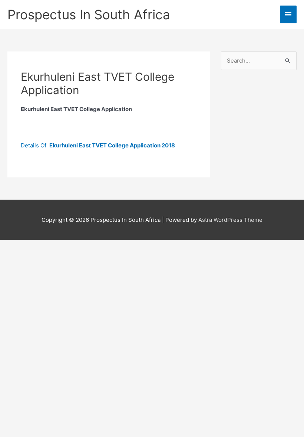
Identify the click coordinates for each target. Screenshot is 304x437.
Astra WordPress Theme (230, 219)
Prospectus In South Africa (88, 14)
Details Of (98, 145)
